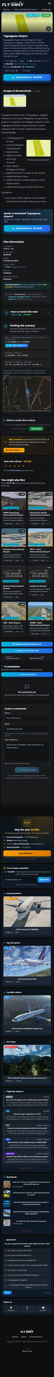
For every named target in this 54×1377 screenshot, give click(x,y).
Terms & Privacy (35, 1337)
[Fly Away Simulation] (23, 3)
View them (36, 429)
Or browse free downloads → (27, 859)
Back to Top (27, 1351)
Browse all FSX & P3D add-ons (28, 644)
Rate (22, 61)
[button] (27, 391)
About (23, 1337)
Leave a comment (28, 674)
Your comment (11, 740)
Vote (7, 1292)
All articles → (27, 1231)
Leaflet (25, 410)
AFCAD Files (46, 9)
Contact (15, 1337)
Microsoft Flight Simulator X (26, 9)
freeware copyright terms (19, 297)
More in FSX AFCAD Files (28, 651)
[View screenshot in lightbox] (48, 28)
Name (8, 713)
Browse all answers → (27, 1168)
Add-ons (6, 9)
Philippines (29, 67)
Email (7, 724)
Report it (12, 299)
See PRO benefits (12, 450)
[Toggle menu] (49, 3)
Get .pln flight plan (18, 345)
